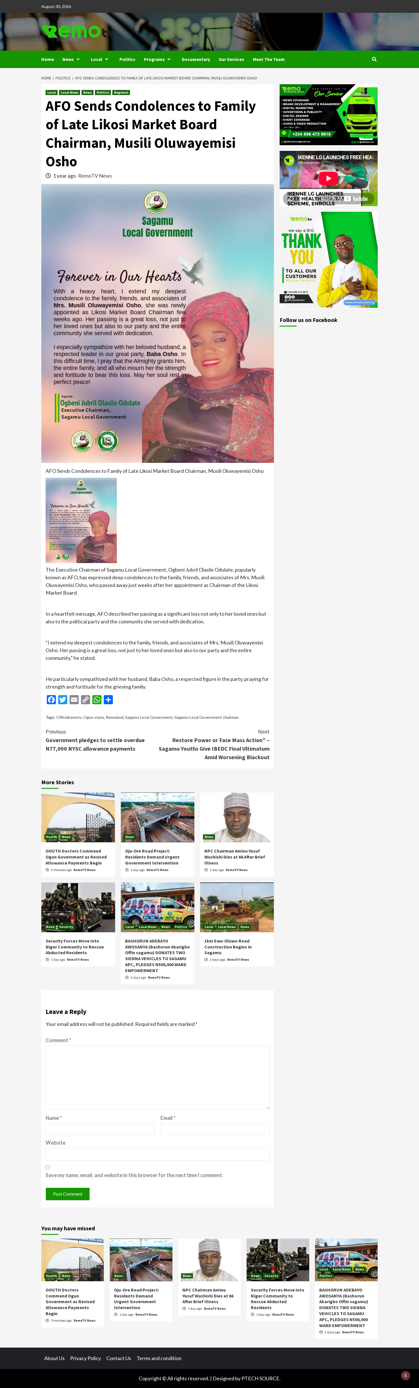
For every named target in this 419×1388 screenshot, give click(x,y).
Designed (223, 1378)
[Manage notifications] (405, 1375)
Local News (69, 92)
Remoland (114, 717)
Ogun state (93, 717)
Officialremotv (69, 717)
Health (51, 837)
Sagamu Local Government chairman (206, 717)
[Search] (374, 59)
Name (54, 1118)
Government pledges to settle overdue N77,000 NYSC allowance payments (95, 740)
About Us (54, 1358)
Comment (58, 1040)
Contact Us (118, 1358)
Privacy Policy (85, 1358)
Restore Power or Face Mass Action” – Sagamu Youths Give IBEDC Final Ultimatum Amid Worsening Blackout (214, 744)
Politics (127, 59)
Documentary (196, 59)
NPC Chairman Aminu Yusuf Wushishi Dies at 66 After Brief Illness (234, 857)
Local (96, 59)
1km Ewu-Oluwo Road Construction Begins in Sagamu (228, 947)
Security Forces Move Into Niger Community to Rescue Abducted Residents (75, 947)
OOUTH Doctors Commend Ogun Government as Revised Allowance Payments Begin (76, 857)
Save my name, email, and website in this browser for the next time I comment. (134, 1175)
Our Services (231, 59)
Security (66, 927)
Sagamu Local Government (149, 717)
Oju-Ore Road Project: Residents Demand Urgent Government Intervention (152, 857)
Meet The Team (269, 59)
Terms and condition (159, 1358)
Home (47, 59)
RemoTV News (95, 176)
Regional (121, 92)
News (68, 59)
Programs (154, 59)
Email (168, 1118)
